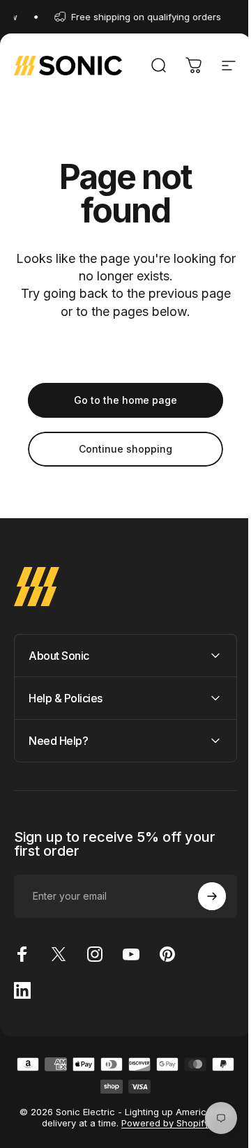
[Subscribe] (201, 896)
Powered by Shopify (160, 1122)
